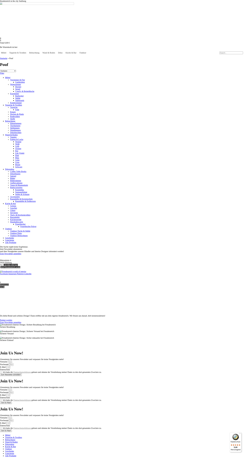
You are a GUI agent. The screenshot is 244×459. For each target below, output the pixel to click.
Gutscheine (9, 240)
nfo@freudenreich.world (10, 267)
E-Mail (3, 367)
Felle (17, 110)
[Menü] (239, 433)
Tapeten (13, 137)
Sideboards (19, 100)
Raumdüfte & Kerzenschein (21, 199)
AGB (2, 287)
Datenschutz (5, 307)
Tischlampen (15, 126)
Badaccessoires (16, 187)
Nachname (4, 364)
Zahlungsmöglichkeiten (9, 300)
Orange (18, 148)
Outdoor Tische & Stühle (20, 231)
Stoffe (12, 119)
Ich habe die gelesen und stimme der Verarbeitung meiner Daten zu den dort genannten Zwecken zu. (52, 372)
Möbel (3, 53)
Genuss (13, 206)
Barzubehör (15, 217)
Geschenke (9, 238)
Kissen (13, 112)
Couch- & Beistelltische (24, 91)
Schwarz (18, 167)
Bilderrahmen (15, 181)
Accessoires (15, 197)
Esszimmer (14, 94)
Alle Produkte (10, 242)
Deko (60, 53)
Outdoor (82, 53)
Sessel (17, 89)
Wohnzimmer (15, 84)
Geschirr (13, 208)
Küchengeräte (15, 219)
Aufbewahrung (16, 183)
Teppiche (14, 107)
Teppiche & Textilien (17, 53)
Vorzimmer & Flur (17, 80)
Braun (17, 165)
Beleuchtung (34, 53)
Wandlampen (15, 130)
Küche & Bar (71, 53)
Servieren (14, 213)
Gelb (17, 146)
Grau (17, 162)
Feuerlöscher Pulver (28, 226)
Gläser (12, 210)
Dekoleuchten (15, 132)
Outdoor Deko (16, 233)
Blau (17, 158)
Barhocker (19, 96)
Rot (16, 151)
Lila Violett (19, 153)
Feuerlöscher (20, 224)
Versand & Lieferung (8, 298)
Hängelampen (15, 123)
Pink (17, 155)
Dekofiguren (15, 174)
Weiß (17, 144)
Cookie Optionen (7, 305)
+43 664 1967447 (11, 265)
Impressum (4, 285)
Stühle (17, 98)
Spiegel (13, 176)
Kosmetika (19, 190)
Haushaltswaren (16, 222)
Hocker (18, 87)
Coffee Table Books (18, 171)
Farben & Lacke (16, 139)
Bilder (12, 178)
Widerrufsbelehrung (8, 302)
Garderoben (20, 82)
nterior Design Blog (9, 282)
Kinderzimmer (16, 103)
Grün (17, 160)
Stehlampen (15, 128)
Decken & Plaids (17, 114)
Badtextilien (15, 116)
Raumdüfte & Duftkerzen (25, 201)
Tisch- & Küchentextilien (20, 215)
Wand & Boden (48, 53)
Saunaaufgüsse (21, 192)
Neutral (18, 142)
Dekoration (9, 169)
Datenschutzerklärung (22, 372)
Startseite (3, 58)
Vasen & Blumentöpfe (19, 185)
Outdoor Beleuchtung (19, 236)
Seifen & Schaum (22, 194)
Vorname (4, 362)
